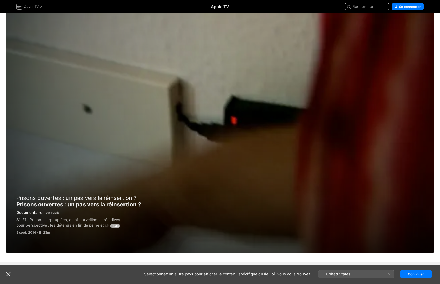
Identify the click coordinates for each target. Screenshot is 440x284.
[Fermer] (8, 274)
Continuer (416, 274)
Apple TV (220, 6)
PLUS (115, 226)
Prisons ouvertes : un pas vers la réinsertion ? (220, 133)
